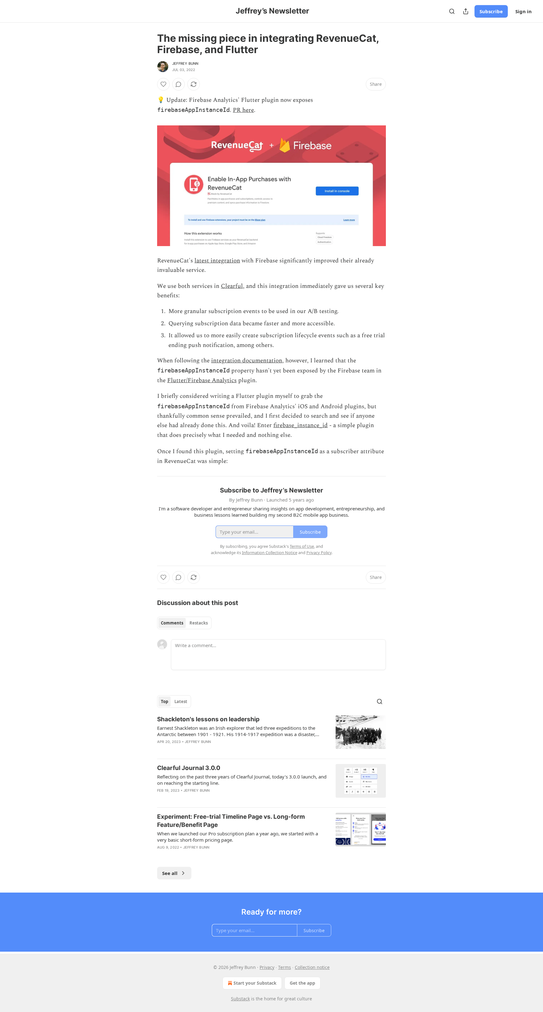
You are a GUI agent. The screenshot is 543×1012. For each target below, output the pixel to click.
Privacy (267, 967)
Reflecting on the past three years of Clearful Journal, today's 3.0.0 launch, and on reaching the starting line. (241, 779)
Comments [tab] (172, 623)
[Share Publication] (465, 11)
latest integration (217, 260)
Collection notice (312, 967)
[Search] (452, 11)
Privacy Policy (319, 552)
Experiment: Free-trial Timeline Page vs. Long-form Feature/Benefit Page (231, 820)
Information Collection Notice (269, 552)
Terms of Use (302, 546)
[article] (271, 734)
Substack (240, 999)
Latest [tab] (180, 701)
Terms (284, 967)
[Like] (163, 84)
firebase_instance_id (300, 425)
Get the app (302, 983)
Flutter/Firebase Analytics (202, 380)
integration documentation (246, 360)
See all (170, 873)
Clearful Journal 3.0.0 (188, 768)
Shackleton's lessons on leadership (208, 719)
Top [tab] (164, 701)
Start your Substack (255, 983)
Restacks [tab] (198, 623)
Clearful (232, 286)
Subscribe (491, 11)
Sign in (523, 11)
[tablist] (184, 623)
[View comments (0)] (178, 84)
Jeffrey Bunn (185, 63)
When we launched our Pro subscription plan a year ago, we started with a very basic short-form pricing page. (237, 836)
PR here (243, 110)
